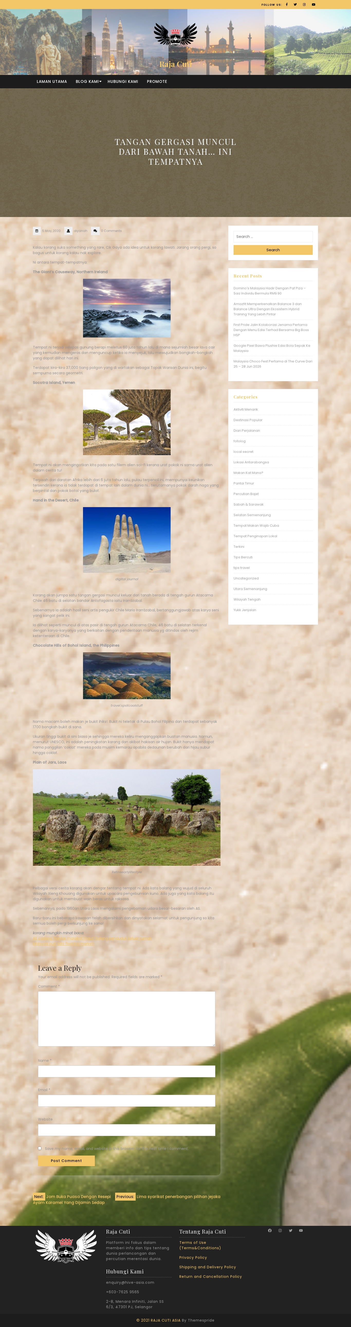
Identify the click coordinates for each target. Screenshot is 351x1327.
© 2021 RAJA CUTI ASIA (158, 1320)
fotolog (240, 441)
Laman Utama (52, 81)
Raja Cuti (175, 64)
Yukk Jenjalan (245, 610)
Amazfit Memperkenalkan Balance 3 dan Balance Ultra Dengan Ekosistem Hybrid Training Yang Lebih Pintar (268, 309)
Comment (49, 986)
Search (273, 250)
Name (45, 1060)
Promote (157, 81)
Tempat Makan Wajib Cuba (256, 525)
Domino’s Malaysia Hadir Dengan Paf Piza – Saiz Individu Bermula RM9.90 (270, 291)
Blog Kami (87, 81)
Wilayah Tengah (247, 599)
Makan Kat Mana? (248, 472)
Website (45, 1119)
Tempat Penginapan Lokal (255, 536)
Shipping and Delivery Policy (207, 1267)
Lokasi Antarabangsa (251, 462)
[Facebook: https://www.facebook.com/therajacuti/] (270, 1230)
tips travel (242, 567)
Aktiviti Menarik (246, 409)
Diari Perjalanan (247, 430)
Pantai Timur (244, 483)
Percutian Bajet (246, 493)
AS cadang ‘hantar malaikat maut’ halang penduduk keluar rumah (92, 938)
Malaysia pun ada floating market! (63, 943)
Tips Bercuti (243, 557)
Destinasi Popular (248, 420)
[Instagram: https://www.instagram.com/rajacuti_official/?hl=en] (280, 1230)
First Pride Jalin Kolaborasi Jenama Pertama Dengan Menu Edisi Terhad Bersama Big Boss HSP (271, 329)
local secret (243, 451)
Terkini (239, 546)
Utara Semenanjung (250, 588)
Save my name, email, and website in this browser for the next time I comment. (117, 1148)
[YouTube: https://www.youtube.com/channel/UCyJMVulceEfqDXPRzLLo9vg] (301, 1230)
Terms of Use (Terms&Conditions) (200, 1245)
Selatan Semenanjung (252, 515)
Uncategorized (246, 578)
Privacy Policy (193, 1257)
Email (44, 1089)
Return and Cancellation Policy (210, 1276)
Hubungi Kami (123, 81)
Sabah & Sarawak (249, 504)
